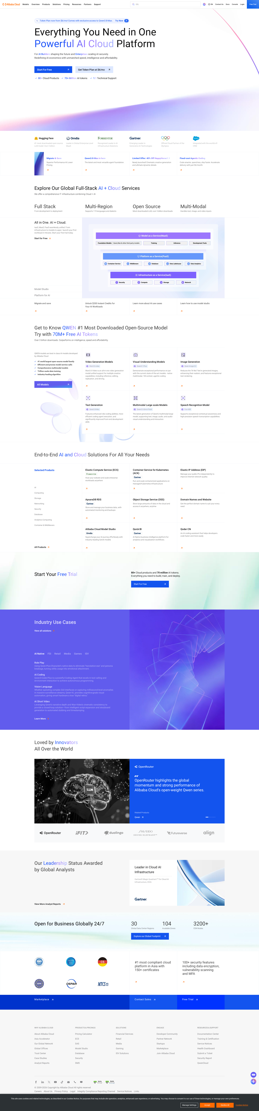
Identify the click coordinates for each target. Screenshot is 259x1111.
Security (79, 1058)
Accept (207, 1105)
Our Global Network (43, 1043)
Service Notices (204, 1043)
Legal (72, 1091)
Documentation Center (208, 1034)
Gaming (119, 1048)
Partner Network (164, 1038)
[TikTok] (62, 1082)
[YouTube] (55, 1082)
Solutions (57, 4)
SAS (77, 1043)
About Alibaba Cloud (44, 1034)
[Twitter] (49, 1082)
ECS (77, 1038)
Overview (36, 4)
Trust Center (40, 1053)
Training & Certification (208, 1038)
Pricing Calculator (83, 1034)
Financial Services (124, 1034)
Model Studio (81, 1048)
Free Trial (253, 4)
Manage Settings (189, 1105)
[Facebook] (36, 1082)
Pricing (66, 4)
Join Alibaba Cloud (166, 1053)
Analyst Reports (41, 1063)
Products (46, 4)
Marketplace (162, 1048)
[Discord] (81, 1082)
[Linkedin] (42, 1082)
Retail (118, 1038)
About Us (48, 1091)
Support (97, 4)
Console (235, 4)
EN (212, 4)
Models (26, 4)
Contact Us (219, 4)
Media (119, 1043)
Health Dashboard (206, 1048)
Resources (76, 4)
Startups (161, 1043)
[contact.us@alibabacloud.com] (68, 1082)
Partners (87, 4)
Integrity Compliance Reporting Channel (96, 1091)
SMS (77, 1063)
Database (79, 1053)
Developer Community (167, 1034)
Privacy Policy (61, 1091)
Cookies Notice (242, 1105)
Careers (38, 1091)
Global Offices (41, 1048)
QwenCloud (202, 1063)
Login (242, 4)
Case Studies (40, 1058)
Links (136, 1091)
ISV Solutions (122, 1053)
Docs (227, 4)
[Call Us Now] (74, 1082)
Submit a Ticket (204, 1053)
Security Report (204, 1058)
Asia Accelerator (42, 1038)
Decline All (225, 1105)
